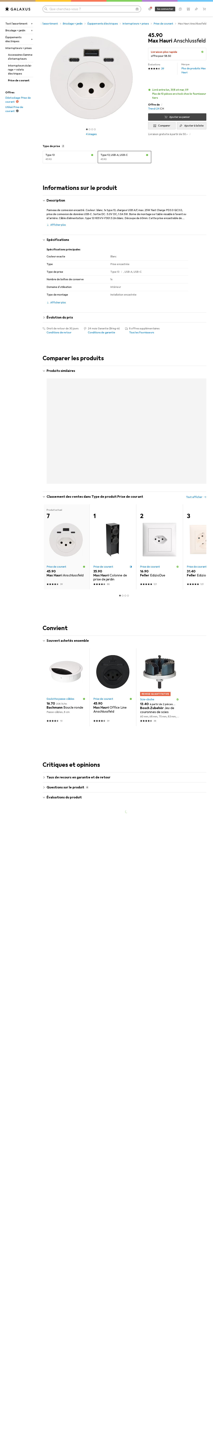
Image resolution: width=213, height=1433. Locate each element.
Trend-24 (154, 108)
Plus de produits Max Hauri (193, 68)
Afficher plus (58, 225)
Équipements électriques (13, 39)
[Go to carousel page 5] (128, 497)
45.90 (155, 35)
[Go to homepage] (17, 9)
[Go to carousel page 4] (125, 497)
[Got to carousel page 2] (89, 129)
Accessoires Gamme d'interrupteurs (20, 57)
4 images (91, 134)
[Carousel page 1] (87, 129)
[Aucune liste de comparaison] (188, 9)
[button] (202, 52)
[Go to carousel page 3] (122, 497)
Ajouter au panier (179, 117)
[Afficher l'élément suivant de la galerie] (140, 78)
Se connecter (165, 9)
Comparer (164, 125)
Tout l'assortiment (16, 23)
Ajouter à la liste (194, 125)
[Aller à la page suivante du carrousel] (200, 431)
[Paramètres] (149, 9)
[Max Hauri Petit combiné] (159, 415)
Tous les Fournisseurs (141, 332)
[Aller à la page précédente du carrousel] (48, 431)
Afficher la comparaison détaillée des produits (150, 371)
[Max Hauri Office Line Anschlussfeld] (112, 415)
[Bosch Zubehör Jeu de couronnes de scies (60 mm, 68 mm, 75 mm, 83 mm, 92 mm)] (159, 701)
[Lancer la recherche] (46, 9)
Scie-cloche (147, 713)
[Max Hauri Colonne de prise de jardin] (112, 560)
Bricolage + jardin (15, 30)
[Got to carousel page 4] (95, 129)
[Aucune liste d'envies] (196, 9)
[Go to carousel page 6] (130, 497)
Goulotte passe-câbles (60, 712)
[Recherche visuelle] (137, 9)
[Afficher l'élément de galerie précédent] (42, 78)
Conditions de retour (59, 332)
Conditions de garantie (101, 332)
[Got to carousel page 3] (92, 129)
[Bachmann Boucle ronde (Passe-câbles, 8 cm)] (66, 701)
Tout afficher (194, 371)
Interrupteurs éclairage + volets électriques (20, 69)
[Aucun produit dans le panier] (204, 9)
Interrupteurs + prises (18, 48)
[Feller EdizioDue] (159, 560)
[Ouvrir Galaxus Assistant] (180, 9)
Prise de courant (19, 80)
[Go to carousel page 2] (120, 497)
